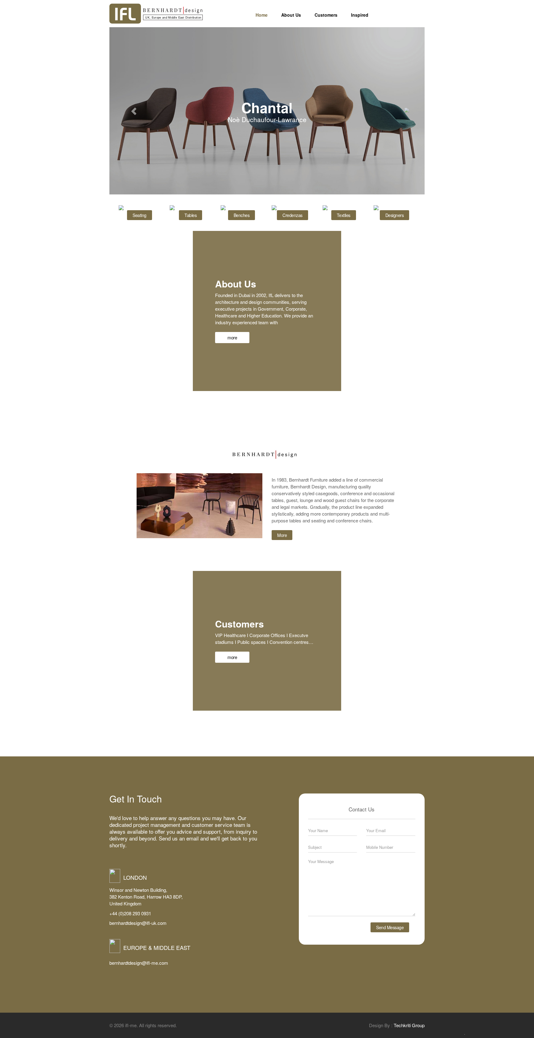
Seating (139, 215)
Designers (394, 215)
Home (262, 15)
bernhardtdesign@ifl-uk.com (138, 923)
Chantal (267, 107)
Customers (326, 15)
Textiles (343, 215)
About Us (291, 15)
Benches (242, 215)
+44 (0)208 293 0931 (130, 913)
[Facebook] (403, 17)
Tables (190, 215)
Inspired (359, 15)
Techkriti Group (409, 1025)
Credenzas (292, 215)
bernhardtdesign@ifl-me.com (138, 962)
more (232, 337)
